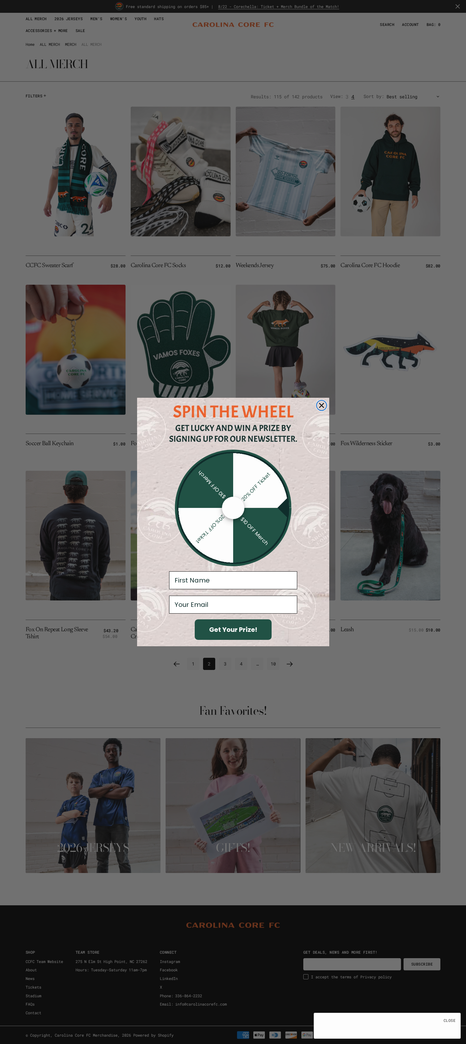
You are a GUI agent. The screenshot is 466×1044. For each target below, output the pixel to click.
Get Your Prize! (233, 629)
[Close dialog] (321, 405)
